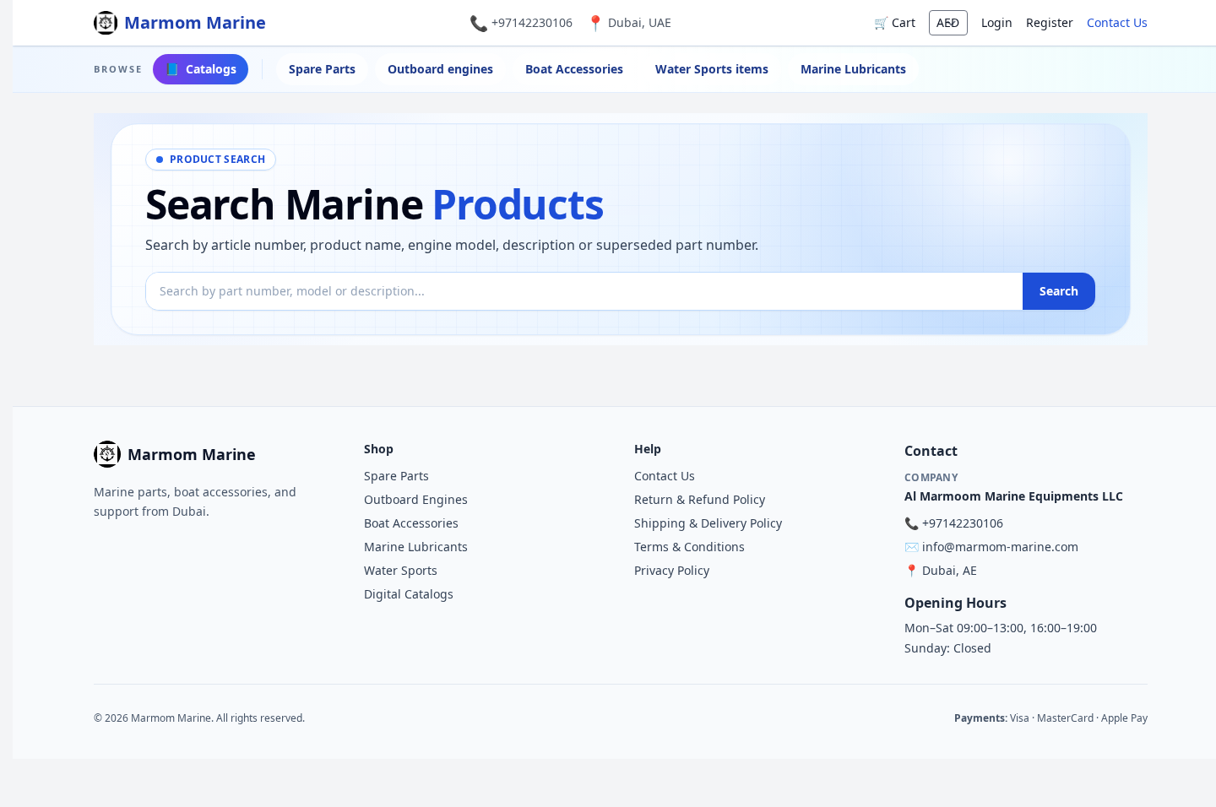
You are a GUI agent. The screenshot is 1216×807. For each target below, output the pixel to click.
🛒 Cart (894, 22)
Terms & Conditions (689, 547)
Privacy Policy (671, 570)
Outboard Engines (416, 499)
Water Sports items (711, 69)
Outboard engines (440, 69)
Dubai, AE (949, 570)
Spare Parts (322, 69)
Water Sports (400, 570)
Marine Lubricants (853, 69)
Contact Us (1117, 22)
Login (996, 22)
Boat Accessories (574, 69)
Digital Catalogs (408, 594)
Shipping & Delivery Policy (708, 523)
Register (1049, 22)
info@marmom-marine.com (1000, 547)
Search (1059, 291)
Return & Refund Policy (699, 499)
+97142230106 (532, 22)
